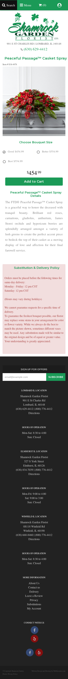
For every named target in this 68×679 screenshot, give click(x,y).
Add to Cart (34, 181)
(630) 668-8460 (24, 535)
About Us (34, 583)
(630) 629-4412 (35, 49)
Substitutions (34, 604)
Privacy (34, 600)
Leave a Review (34, 596)
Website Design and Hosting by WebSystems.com (48, 671)
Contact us (34, 587)
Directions (34, 413)
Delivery (34, 591)
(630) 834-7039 (24, 469)
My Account (34, 608)
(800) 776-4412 (43, 409)
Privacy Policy (13, 674)
